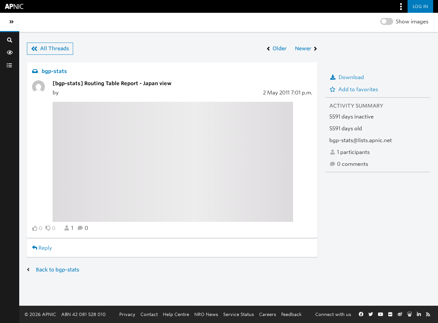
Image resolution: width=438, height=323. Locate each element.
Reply (44, 248)
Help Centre (176, 314)
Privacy (127, 314)
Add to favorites (358, 89)
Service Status (238, 314)
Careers (267, 314)
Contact (149, 314)
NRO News (206, 314)
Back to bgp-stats (57, 270)
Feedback (291, 314)
